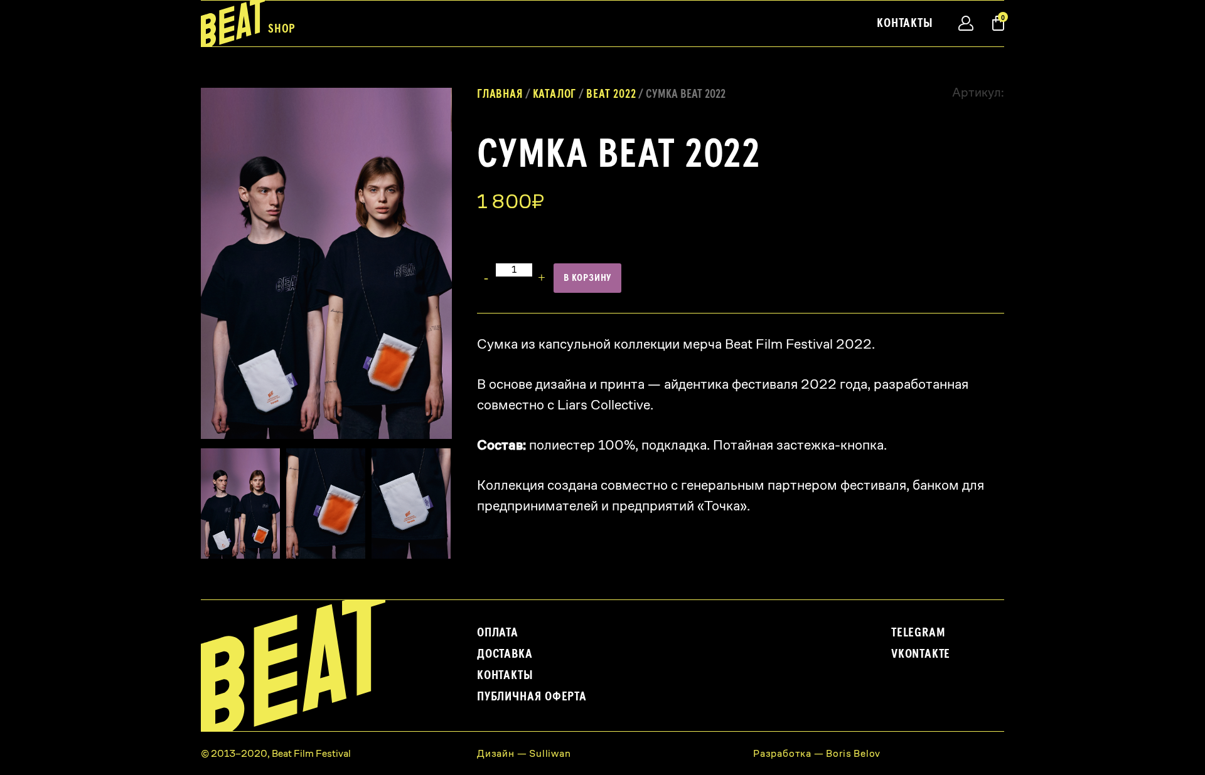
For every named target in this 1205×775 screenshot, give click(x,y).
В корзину (587, 278)
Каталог (555, 94)
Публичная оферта (532, 696)
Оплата (497, 632)
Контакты (905, 23)
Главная (500, 94)
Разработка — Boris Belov (817, 753)
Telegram (918, 632)
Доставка (504, 654)
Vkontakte (920, 654)
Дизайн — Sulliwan (524, 753)
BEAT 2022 (611, 94)
